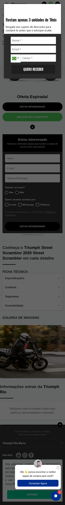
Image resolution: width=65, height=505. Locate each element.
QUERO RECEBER (33, 69)
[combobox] (16, 58)
